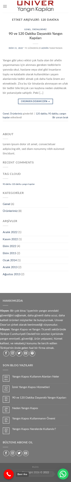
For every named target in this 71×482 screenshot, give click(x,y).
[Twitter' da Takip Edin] (19, 353)
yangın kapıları (28, 184)
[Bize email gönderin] (26, 353)
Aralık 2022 (10, 232)
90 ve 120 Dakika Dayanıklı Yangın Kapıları (39, 397)
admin (44, 48)
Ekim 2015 (9, 253)
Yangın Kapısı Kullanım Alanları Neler (35, 376)
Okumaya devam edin (35, 101)
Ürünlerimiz (39, 29)
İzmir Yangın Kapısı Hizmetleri (31, 387)
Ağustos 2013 (11, 274)
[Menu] (5, 6)
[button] (63, 474)
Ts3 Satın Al (1, 480)
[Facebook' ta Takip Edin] (6, 353)
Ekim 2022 (9, 246)
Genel (27, 29)
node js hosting (10, 480)
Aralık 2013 (10, 267)
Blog (35, 467)
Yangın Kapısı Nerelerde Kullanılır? (34, 429)
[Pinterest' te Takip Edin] (32, 353)
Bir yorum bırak (60, 117)
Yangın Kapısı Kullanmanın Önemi (33, 418)
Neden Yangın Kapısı (25, 408)
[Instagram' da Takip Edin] (13, 353)
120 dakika (41, 114)
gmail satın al (5, 480)
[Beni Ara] (9, 474)
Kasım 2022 (10, 239)
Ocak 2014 (10, 260)
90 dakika (53, 114)
